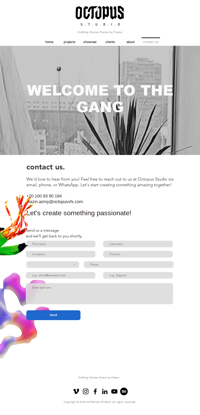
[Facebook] (95, 391)
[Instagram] (85, 391)
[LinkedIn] (105, 391)
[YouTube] (114, 391)
